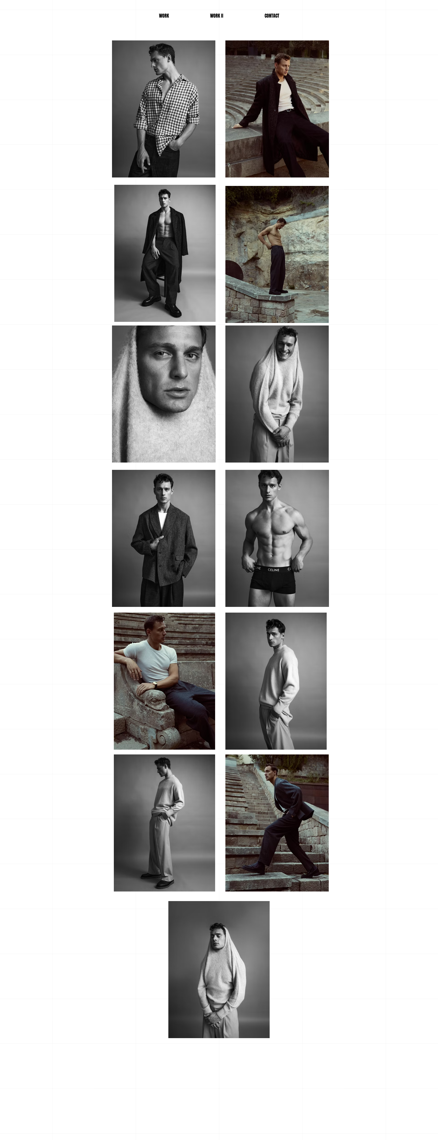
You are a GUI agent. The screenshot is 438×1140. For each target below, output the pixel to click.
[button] (272, 15)
